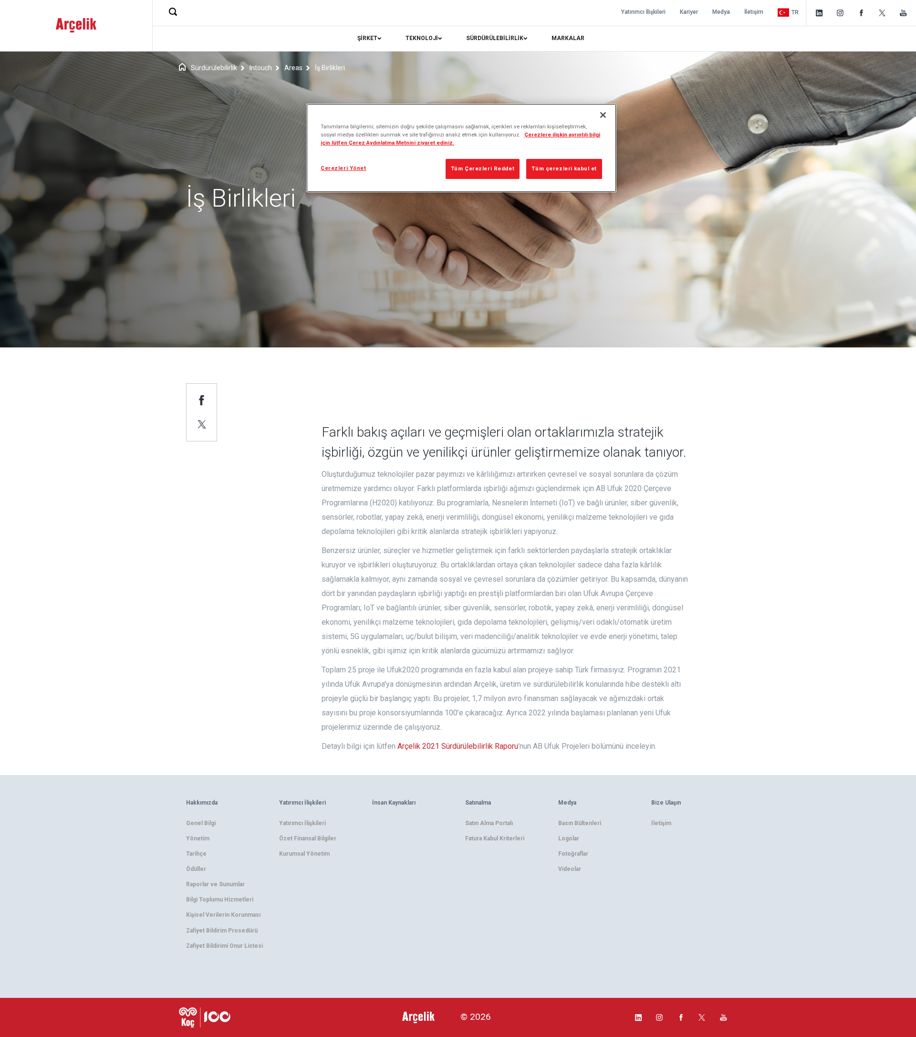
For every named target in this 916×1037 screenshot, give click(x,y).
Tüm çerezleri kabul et (564, 168)
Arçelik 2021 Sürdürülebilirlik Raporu (457, 746)
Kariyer (689, 12)
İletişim (753, 12)
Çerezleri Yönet (343, 168)
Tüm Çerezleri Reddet (482, 168)
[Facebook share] (202, 400)
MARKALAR (568, 38)
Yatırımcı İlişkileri (643, 12)
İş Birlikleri (330, 68)
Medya (721, 12)
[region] (461, 148)
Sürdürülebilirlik (214, 68)
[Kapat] (603, 115)
